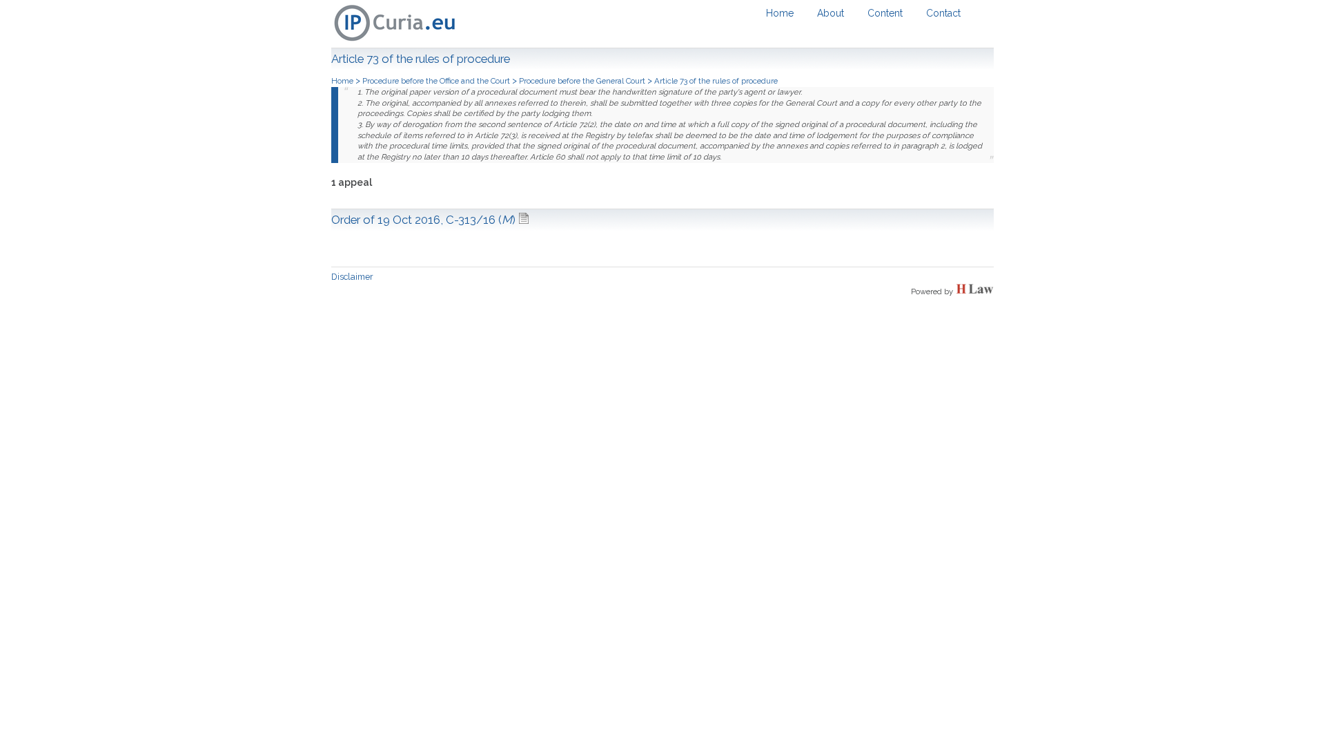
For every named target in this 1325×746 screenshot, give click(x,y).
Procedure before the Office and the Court (436, 81)
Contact (943, 13)
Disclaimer (352, 276)
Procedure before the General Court (582, 81)
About (830, 13)
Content (885, 13)
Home (780, 13)
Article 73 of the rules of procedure (716, 81)
